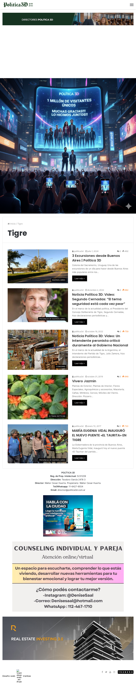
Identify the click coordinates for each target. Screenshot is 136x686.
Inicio (13, 223)
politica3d (78, 251)
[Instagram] (114, 672)
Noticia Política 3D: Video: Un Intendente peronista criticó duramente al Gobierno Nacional (100, 341)
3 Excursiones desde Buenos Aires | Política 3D (96, 258)
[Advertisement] (68, 52)
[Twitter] (106, 672)
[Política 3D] (18, 5)
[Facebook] (102, 672)
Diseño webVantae (16, 676)
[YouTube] (110, 672)
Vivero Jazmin (84, 381)
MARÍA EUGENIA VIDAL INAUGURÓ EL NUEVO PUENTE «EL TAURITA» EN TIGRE (99, 435)
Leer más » (80, 278)
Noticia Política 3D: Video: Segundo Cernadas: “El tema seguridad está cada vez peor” (98, 299)
